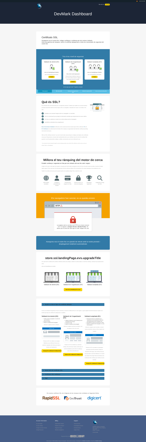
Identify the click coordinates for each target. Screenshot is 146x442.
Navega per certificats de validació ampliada (95, 363)
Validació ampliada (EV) (87, 91)
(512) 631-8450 (142, 1)
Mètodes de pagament (59, 429)
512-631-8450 (95, 432)
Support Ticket (76, 429)
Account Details (39, 423)
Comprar (51, 76)
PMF (46, 378)
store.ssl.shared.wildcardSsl (101, 91)
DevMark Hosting (98, 440)
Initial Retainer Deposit (59, 423)
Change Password (39, 429)
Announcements (77, 423)
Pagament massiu (58, 427)
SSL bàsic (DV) (59, 91)
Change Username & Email (41, 427)
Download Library (77, 427)
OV (84, 126)
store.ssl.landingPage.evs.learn (73, 289)
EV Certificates (45, 128)
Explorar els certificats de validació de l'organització (74, 354)
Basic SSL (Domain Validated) (48, 126)
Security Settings (39, 425)
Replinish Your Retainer (59, 425)
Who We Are (101, 4)
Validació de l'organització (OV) (73, 92)
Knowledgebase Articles (78, 425)
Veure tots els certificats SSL (54, 370)
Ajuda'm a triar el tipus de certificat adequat (58, 304)
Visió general (45, 91)
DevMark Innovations (86, 440)
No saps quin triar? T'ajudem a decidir (73, 87)
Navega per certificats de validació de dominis (52, 350)
